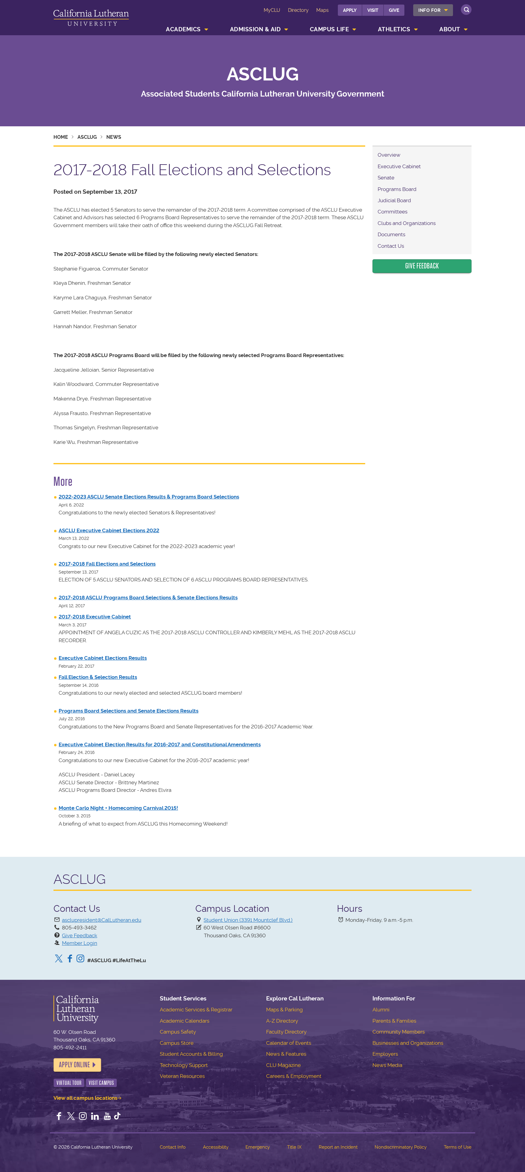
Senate (386, 178)
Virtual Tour (69, 1083)
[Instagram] (80, 959)
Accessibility (215, 1147)
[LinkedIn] (95, 1116)
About (449, 29)
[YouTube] (107, 1116)
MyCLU (272, 10)
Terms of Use (458, 1147)
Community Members (398, 1032)
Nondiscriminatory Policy (401, 1147)
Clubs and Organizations (407, 223)
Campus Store (177, 1043)
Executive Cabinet (399, 166)
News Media (387, 1065)
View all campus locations (85, 1098)
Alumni (380, 1010)
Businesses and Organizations (407, 1043)
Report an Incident (338, 1147)
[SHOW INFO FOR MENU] (446, 10)
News (113, 137)
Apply (350, 10)
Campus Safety (178, 1032)
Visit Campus (101, 1083)
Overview (389, 155)
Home (60, 137)
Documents (391, 234)
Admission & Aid (255, 29)
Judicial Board (394, 200)
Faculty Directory (286, 1032)
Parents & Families (394, 1021)
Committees (392, 212)
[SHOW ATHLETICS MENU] (416, 29)
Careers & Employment (293, 1076)
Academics (183, 29)
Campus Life (329, 29)
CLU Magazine (283, 1065)
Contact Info (173, 1147)
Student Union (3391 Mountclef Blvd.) (248, 920)
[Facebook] (69, 959)
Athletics (394, 29)
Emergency (257, 1147)
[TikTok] (117, 1116)
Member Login (79, 943)
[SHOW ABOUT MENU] (466, 29)
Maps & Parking (284, 1010)
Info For (429, 10)
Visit (372, 10)
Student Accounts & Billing (191, 1054)
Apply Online (74, 1065)
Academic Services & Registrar (196, 1010)
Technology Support (184, 1065)
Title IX (294, 1147)
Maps (322, 10)
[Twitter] (58, 959)
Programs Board (397, 189)
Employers (385, 1054)
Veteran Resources (182, 1076)
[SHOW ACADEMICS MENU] (206, 29)
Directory (298, 10)
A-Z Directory (282, 1021)
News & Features (286, 1054)
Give (394, 10)
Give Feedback (422, 266)
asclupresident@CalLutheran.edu (101, 920)
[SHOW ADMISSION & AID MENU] (286, 29)
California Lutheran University (91, 18)
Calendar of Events (288, 1043)
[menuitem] (433, 10)
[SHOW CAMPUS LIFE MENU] (355, 29)
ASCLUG (263, 74)
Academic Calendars (184, 1021)
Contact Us (391, 246)
